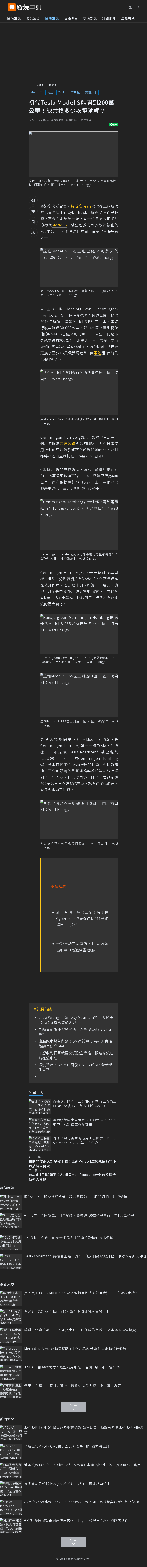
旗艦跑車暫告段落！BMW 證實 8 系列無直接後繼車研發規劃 (75, 1044)
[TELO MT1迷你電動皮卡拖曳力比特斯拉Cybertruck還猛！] (11, 1242)
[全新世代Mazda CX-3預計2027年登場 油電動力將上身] (11, 1451)
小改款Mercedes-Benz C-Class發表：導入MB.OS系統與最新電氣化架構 (81, 1502)
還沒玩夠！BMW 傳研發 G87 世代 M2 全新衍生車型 (76, 1067)
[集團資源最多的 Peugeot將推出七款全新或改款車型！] (11, 1488)
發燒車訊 (41, 85)
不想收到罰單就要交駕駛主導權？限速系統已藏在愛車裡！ (76, 1055)
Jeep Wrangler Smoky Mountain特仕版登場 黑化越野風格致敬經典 (76, 1020)
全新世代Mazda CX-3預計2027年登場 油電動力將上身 (67, 1446)
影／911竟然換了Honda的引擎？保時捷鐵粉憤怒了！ (66, 1311)
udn (31, 85)
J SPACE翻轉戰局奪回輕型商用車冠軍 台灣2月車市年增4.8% (72, 1367)
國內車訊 (14, 18)
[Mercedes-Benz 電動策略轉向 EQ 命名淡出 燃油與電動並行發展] (11, 1353)
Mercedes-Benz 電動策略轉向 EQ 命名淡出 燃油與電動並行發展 (75, 1348)
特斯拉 (75, 92)
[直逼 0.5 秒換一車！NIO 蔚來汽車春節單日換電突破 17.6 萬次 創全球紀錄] (40, 1106)
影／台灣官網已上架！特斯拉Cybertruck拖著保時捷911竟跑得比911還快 (82, 918)
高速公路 (91, 92)
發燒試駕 (33, 18)
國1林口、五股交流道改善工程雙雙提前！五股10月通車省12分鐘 (75, 1197)
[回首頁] (29, 7)
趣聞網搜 (109, 18)
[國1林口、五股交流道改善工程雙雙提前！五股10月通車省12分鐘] (11, 1202)
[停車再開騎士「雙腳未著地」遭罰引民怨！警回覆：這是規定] (11, 1390)
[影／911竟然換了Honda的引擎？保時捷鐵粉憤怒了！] (11, 1316)
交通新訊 (90, 18)
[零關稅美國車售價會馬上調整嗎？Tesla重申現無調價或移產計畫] (40, 1125)
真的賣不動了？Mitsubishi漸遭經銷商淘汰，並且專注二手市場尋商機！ (81, 1293)
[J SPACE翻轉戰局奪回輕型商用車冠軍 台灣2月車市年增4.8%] (11, 1372)
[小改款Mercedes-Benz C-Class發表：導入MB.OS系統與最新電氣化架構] (11, 1507)
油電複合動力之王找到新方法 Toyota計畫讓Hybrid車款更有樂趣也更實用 (82, 1465)
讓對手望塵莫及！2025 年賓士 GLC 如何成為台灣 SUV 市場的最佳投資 (80, 1330)
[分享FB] (33, 200)
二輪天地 (128, 18)
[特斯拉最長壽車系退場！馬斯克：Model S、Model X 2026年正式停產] (40, 1143)
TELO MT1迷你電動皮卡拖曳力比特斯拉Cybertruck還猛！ (70, 1237)
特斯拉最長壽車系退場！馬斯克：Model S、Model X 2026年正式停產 (85, 1140)
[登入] (130, 7)
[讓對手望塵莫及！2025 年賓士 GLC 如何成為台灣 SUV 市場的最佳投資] (11, 1335)
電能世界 (71, 18)
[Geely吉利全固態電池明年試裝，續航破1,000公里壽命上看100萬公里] (11, 1220)
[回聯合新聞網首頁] (12, 7)
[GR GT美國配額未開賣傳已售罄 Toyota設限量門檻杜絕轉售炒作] (11, 1525)
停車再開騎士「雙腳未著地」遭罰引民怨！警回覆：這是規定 (72, 1385)
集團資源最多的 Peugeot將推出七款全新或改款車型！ (67, 1483)
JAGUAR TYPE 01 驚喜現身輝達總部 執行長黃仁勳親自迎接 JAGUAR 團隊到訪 (84, 1429)
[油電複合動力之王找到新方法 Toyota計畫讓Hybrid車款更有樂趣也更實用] (11, 1470)
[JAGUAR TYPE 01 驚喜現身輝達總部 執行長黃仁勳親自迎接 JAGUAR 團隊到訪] (11, 1432)
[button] (137, 7)
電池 (50, 92)
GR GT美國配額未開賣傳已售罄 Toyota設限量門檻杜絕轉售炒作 (76, 1520)
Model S (36, 92)
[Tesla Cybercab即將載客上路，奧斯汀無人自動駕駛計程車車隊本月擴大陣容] (11, 1261)
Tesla (62, 92)
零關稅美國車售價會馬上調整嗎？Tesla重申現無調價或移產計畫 (84, 1122)
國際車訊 (52, 18)
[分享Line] (33, 210)
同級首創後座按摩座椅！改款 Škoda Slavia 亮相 (75, 1032)
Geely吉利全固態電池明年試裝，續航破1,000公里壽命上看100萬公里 (79, 1215)
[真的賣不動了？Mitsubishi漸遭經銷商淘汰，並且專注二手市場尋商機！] (11, 1298)
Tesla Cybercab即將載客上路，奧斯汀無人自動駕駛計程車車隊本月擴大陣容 (85, 1256)
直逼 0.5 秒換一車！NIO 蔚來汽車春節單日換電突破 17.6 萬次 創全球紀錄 (85, 1103)
